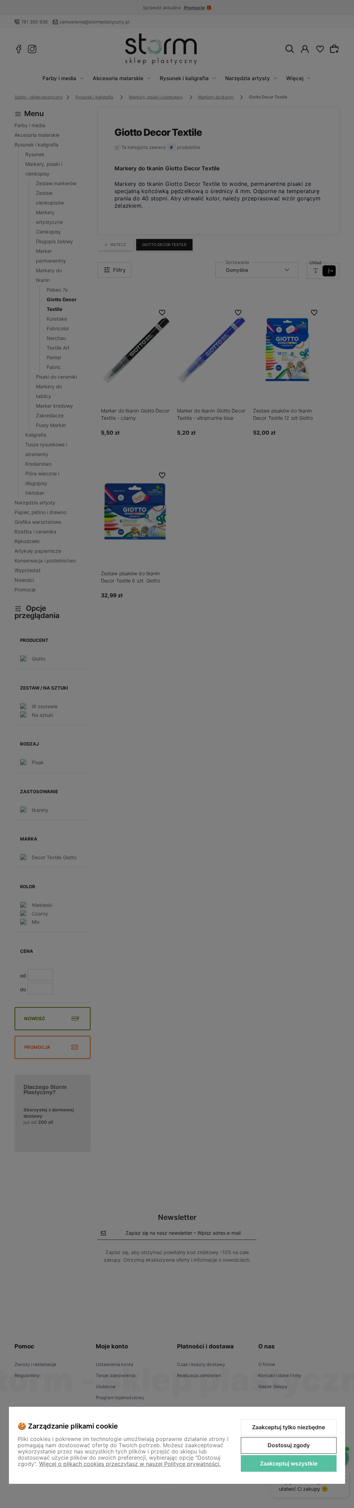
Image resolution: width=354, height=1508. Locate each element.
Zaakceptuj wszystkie (288, 1463)
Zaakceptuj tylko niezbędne (288, 1427)
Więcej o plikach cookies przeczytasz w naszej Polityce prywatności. (130, 1463)
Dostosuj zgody (289, 1445)
